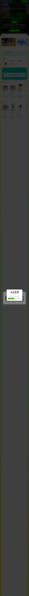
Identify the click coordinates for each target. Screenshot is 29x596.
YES (11, 298)
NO (17, 298)
